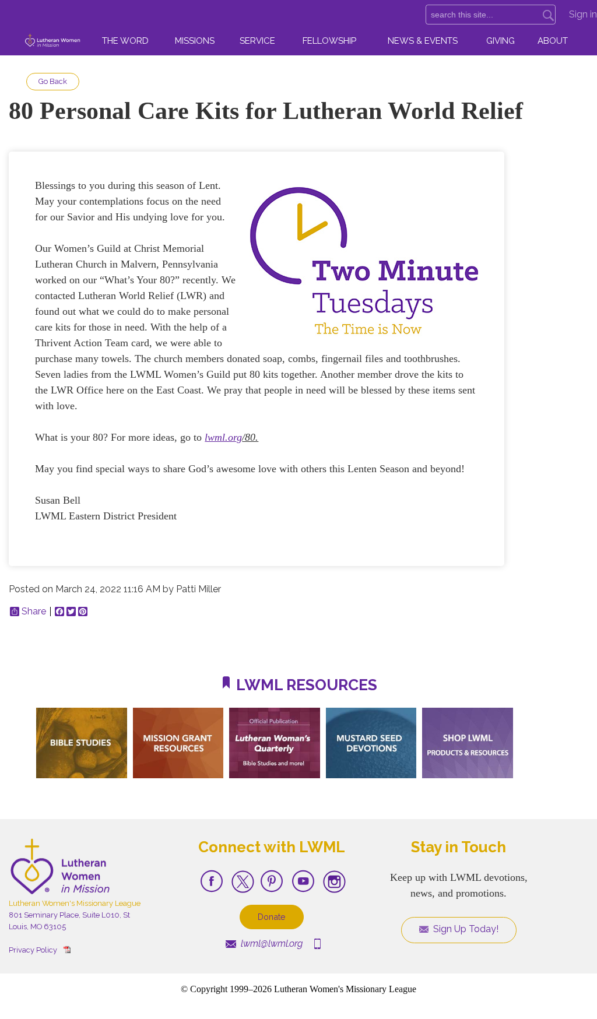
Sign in (583, 14)
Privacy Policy (33, 950)
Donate (272, 917)
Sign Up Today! (464, 928)
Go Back (52, 81)
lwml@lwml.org (270, 943)
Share (34, 611)
